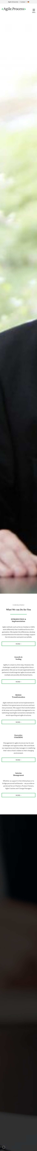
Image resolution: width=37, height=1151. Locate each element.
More (18, 644)
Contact (22, 2)
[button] (3, 1147)
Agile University (13, 2)
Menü (33, 12)
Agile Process (14, 9)
